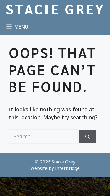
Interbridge (67, 168)
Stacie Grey (56, 9)
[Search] (87, 136)
